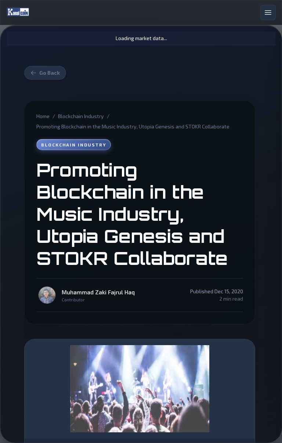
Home (43, 116)
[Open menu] (268, 12)
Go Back (49, 73)
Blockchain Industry (81, 116)
